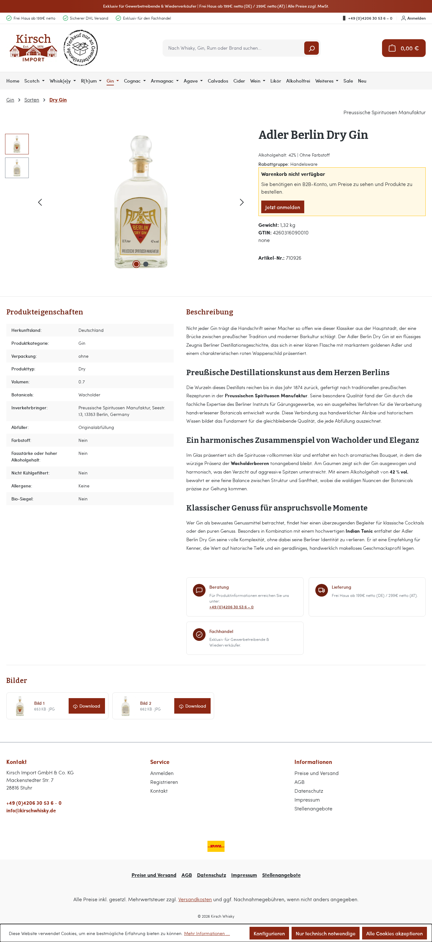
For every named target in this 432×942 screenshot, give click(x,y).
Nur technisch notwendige (325, 933)
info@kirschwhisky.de (31, 810)
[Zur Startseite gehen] (53, 48)
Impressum (307, 799)
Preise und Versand (316, 773)
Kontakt (159, 790)
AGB (299, 781)
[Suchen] (311, 48)
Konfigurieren (269, 933)
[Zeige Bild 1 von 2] (136, 264)
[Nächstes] (242, 201)
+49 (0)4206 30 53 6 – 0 (370, 18)
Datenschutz (308, 790)
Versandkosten (195, 899)
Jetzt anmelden (282, 206)
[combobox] (234, 48)
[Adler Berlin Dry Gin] (141, 202)
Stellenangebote (313, 808)
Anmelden (416, 18)
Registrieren (164, 781)
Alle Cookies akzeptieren (394, 933)
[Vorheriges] (40, 201)
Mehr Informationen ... (207, 933)
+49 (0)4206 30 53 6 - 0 (34, 802)
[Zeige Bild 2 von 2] (145, 264)
